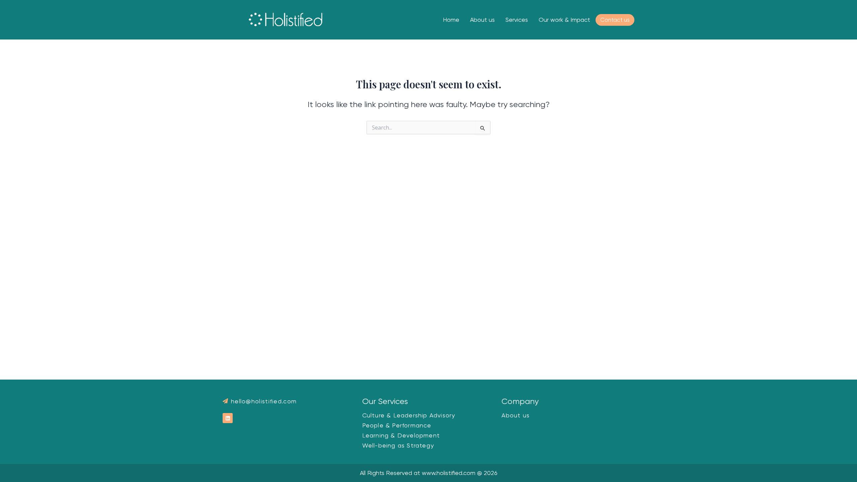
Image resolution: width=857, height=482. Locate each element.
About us (482, 19)
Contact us (615, 19)
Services (516, 19)
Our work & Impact (564, 19)
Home (451, 19)
